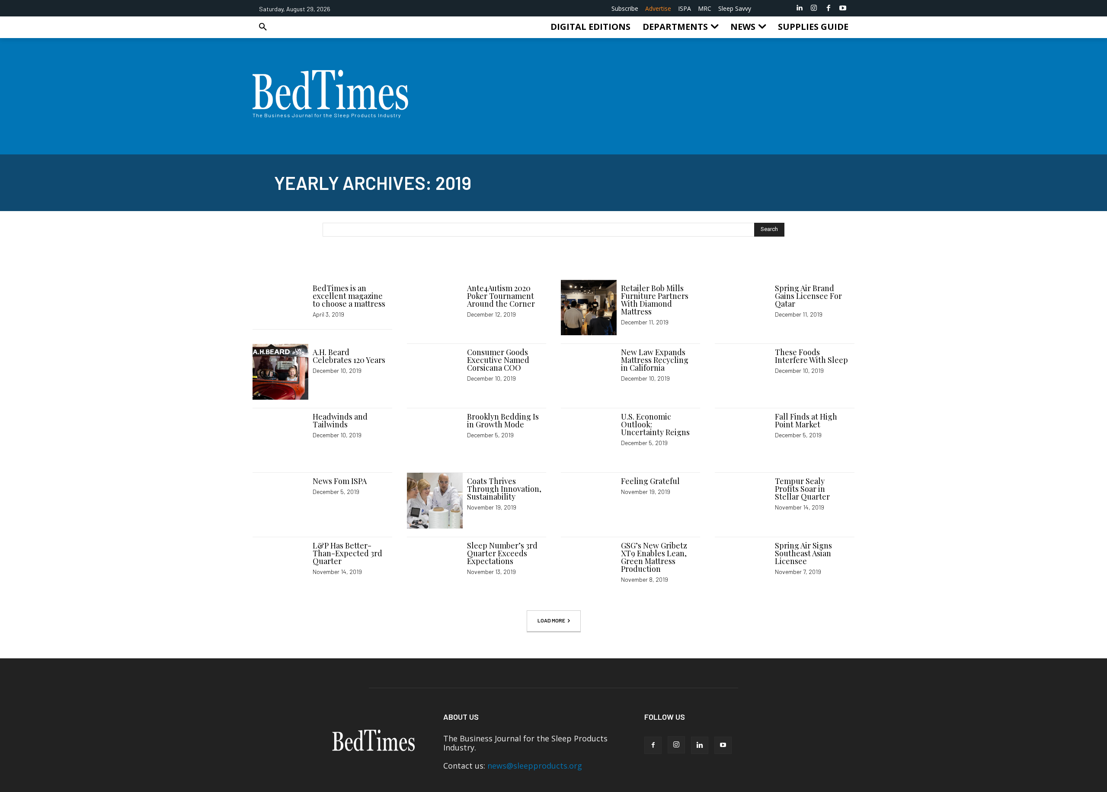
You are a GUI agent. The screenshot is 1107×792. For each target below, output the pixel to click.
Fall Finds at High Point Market (806, 420)
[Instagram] (813, 8)
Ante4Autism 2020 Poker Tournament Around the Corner (501, 296)
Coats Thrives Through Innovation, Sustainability (504, 489)
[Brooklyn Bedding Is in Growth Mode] (435, 436)
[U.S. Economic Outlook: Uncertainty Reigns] (589, 436)
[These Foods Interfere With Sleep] (743, 372)
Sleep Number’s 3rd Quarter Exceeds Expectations (502, 553)
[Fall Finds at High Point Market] (743, 436)
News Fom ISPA (340, 481)
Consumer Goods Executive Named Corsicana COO (498, 360)
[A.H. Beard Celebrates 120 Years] (280, 372)
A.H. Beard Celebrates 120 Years (349, 356)
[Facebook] (828, 8)
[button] (263, 26)
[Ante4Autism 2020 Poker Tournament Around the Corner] (435, 308)
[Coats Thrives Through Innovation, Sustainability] (435, 501)
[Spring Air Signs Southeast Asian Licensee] (743, 565)
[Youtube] (842, 8)
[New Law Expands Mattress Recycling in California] (589, 372)
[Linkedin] (799, 8)
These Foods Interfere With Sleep (811, 356)
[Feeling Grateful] (589, 501)
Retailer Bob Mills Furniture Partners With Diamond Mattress (654, 300)
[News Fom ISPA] (280, 501)
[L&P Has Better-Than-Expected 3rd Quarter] (280, 565)
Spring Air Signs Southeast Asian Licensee (803, 553)
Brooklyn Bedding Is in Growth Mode (503, 420)
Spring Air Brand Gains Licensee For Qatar (808, 296)
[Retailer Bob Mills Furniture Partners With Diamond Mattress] (589, 308)
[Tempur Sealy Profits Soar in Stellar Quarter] (743, 501)
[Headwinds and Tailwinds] (280, 436)
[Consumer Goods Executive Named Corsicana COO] (435, 372)
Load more (551, 620)
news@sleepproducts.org (534, 765)
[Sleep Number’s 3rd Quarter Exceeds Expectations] (435, 565)
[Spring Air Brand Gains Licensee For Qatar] (743, 308)
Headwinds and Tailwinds (340, 420)
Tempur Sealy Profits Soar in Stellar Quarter (802, 489)
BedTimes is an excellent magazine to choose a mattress (349, 296)
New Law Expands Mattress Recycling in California (654, 360)
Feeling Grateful (650, 481)
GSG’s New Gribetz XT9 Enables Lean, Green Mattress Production (654, 557)
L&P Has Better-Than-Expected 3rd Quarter (347, 553)
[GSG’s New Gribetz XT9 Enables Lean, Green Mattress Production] (589, 565)
